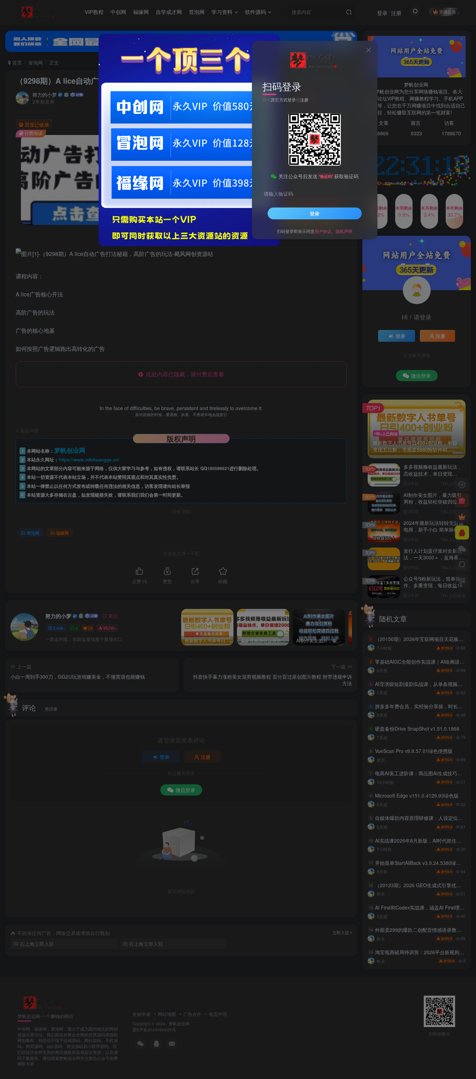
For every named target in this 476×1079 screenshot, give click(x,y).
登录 (315, 213)
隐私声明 (344, 231)
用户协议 (323, 231)
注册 (304, 100)
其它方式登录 (283, 100)
